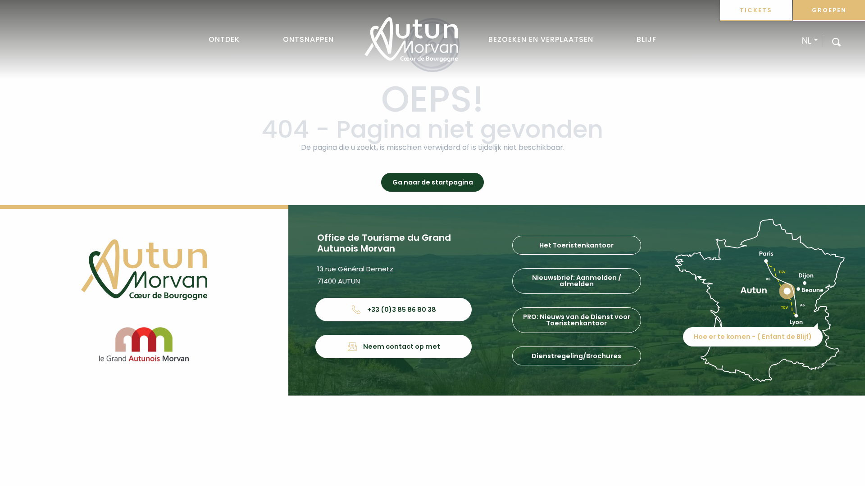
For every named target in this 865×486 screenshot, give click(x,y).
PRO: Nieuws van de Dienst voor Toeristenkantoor (576, 320)
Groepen (829, 10)
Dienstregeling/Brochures (576, 355)
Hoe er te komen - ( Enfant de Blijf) (753, 336)
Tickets (756, 10)
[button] (836, 42)
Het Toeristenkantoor (576, 245)
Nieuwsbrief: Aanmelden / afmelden (576, 280)
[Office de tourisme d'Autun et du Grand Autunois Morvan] (411, 39)
